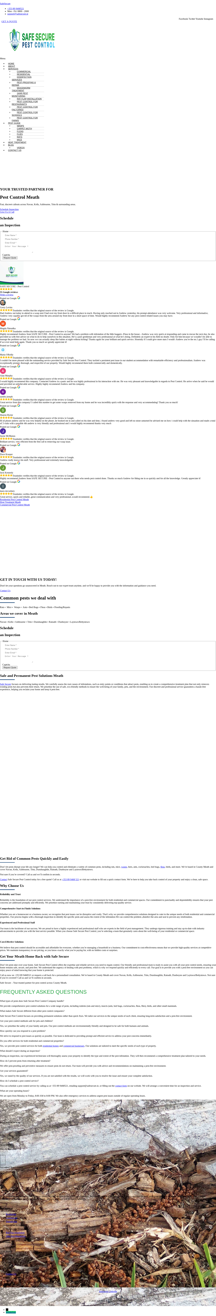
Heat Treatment (17, 142)
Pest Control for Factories (25, 108)
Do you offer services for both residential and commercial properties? (32, 1041)
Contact (3, 879)
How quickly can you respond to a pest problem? (23, 1031)
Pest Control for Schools (25, 113)
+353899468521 (6, 1125)
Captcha (6, 255)
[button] (74, 58)
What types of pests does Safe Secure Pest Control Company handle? (32, 1001)
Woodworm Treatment (21, 89)
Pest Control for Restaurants (25, 102)
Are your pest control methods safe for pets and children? (26, 1021)
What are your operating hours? (14, 1091)
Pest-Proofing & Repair (24, 83)
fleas (162, 867)
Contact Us (14, 150)
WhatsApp (11, 1312)
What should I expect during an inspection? (20, 1051)
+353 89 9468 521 (70, 879)
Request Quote (10, 258)
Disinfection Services (21, 78)
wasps (124, 867)
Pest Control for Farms (25, 119)
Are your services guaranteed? (14, 1071)
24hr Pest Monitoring (20, 94)
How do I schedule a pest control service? (19, 1081)
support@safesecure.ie (8, 1170)
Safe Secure (5, 684)
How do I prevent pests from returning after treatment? (25, 1061)
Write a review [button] (7, 295)
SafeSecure (5, 3)
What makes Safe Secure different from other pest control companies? (32, 1011)
